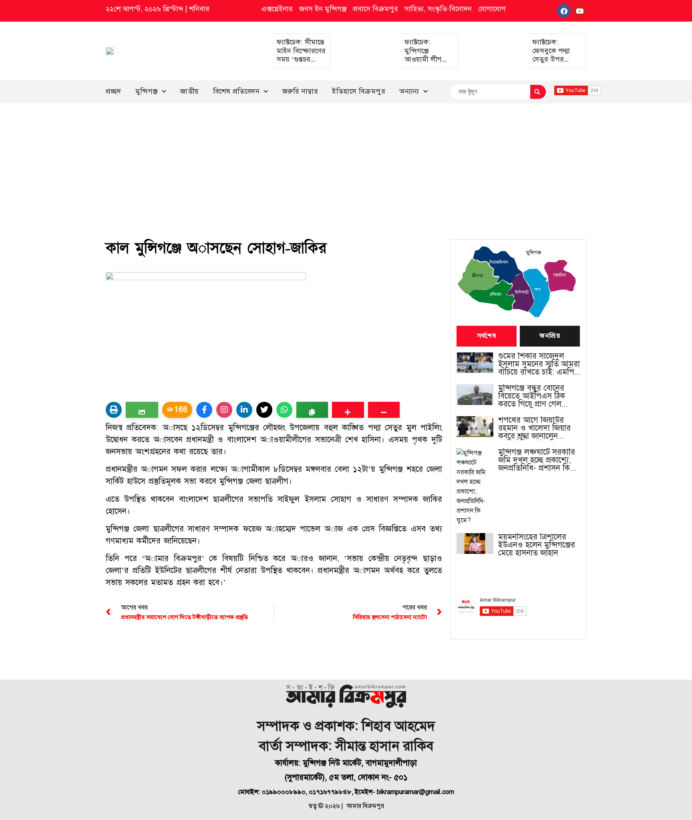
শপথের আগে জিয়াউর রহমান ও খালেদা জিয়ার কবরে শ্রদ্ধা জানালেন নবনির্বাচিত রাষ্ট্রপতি (534, 428)
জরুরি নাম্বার (300, 91)
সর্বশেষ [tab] (486, 336)
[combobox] (490, 91)
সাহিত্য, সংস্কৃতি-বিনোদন (438, 8)
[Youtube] (579, 11)
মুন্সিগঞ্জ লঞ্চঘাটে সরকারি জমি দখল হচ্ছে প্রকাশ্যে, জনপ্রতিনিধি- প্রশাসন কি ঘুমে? (536, 460)
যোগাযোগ (492, 8)
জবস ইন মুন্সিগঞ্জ (322, 8)
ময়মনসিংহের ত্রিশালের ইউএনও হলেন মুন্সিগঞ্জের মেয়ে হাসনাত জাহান (536, 545)
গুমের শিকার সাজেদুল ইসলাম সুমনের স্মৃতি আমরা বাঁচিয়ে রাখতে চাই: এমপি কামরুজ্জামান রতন (539, 364)
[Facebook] (564, 11)
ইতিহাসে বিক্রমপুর (358, 91)
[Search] (538, 91)
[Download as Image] (142, 410)
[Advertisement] (346, 163)
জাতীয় (189, 91)
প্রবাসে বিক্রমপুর (375, 8)
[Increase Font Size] (348, 410)
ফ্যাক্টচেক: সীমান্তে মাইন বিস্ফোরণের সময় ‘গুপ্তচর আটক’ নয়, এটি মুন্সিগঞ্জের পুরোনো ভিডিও (301, 64)
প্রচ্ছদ (113, 91)
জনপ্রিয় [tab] (549, 336)
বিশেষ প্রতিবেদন (236, 91)
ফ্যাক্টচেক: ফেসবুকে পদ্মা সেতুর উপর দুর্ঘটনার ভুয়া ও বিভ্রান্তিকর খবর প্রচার (553, 64)
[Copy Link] (312, 410)
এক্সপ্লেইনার (277, 8)
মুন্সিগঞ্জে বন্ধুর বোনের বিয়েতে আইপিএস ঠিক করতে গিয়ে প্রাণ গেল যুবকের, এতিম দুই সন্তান (534, 396)
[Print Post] (114, 410)
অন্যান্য (409, 91)
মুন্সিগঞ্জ (146, 91)
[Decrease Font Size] (384, 410)
